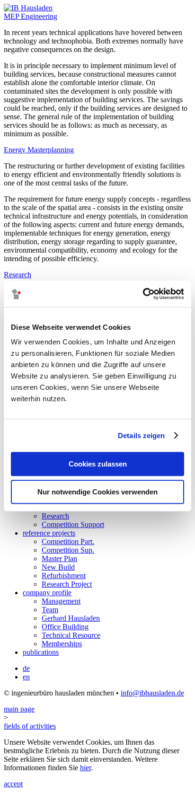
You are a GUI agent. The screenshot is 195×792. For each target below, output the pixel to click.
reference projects (49, 533)
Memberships (62, 644)
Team (50, 610)
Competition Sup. (68, 550)
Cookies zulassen (98, 464)
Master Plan (59, 558)
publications (41, 652)
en (26, 677)
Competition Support (73, 524)
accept (13, 784)
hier (85, 768)
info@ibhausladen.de (152, 693)
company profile (47, 593)
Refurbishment (64, 576)
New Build (58, 567)
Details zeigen (141, 435)
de (26, 668)
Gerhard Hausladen (71, 618)
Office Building (65, 627)
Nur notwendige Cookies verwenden (97, 492)
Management (61, 601)
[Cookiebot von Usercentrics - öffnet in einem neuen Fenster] (142, 294)
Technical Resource (71, 635)
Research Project (67, 584)
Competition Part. (68, 541)
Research (55, 516)
